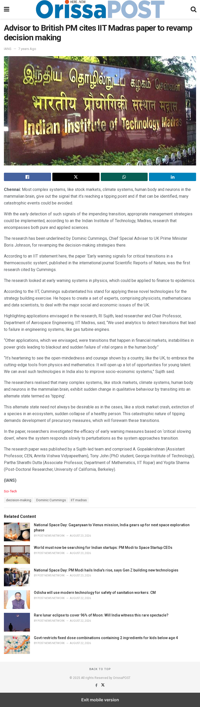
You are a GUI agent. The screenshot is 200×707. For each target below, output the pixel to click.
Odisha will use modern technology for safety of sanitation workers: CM (95, 592)
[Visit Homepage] (100, 9)
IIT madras (79, 500)
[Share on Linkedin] (172, 177)
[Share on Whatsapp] (124, 177)
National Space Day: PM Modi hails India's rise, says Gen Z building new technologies (106, 570)
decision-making (18, 500)
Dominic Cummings (51, 500)
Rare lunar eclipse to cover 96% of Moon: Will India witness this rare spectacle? (101, 615)
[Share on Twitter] (75, 177)
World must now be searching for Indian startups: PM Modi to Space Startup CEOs (103, 547)
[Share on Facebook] (27, 177)
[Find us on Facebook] (96, 685)
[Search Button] (193, 9)
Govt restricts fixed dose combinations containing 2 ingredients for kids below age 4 (106, 638)
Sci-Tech (10, 491)
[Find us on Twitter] (103, 685)
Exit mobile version (100, 699)
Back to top (100, 669)
